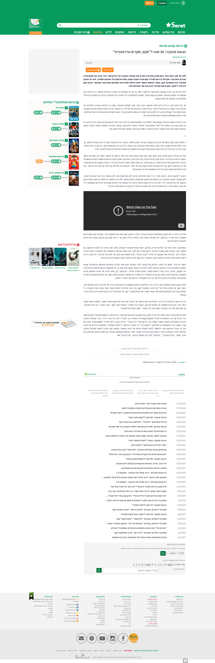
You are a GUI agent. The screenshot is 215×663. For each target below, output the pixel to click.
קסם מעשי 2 (101, 618)
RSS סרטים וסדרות (69, 621)
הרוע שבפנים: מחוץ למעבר (122, 606)
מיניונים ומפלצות (56, 156)
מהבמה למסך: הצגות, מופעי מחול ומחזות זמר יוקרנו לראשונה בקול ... (135, 435)
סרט (124, 657)
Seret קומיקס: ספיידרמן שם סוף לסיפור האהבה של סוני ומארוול (137, 426)
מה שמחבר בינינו (56, 172)
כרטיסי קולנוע (152, 599)
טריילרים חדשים (67, 244)
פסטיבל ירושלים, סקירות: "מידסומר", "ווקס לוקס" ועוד (141, 518)
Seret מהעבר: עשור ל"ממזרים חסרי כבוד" (147, 440)
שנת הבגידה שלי (99, 608)
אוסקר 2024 (153, 623)
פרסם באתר (128, 650)
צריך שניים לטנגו (125, 615)
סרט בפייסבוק (71, 604)
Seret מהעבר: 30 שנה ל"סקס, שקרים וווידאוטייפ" (144, 514)
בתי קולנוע (179, 599)
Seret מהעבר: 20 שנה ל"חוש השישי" (149, 505)
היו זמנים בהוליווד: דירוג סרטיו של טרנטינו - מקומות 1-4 (141, 472)
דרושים (96, 650)
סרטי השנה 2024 (151, 621)
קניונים (50, 608)
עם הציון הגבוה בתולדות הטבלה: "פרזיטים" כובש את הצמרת (139, 449)
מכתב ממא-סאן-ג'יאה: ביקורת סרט (151, 403)
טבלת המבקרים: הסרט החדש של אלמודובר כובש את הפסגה (139, 537)
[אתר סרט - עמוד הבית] (176, 26)
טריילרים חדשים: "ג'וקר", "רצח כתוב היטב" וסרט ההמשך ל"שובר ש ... (148, 393)
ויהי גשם (128, 617)
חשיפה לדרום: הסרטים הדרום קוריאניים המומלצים (144, 468)
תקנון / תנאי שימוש (85, 650)
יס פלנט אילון (179, 610)
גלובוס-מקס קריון (177, 613)
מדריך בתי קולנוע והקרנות (174, 601)
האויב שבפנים (100, 624)
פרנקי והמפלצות (56, 140)
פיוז (130, 624)
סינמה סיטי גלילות (177, 604)
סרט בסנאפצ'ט (71, 613)
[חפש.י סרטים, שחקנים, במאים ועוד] (59, 25)
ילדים (109, 32)
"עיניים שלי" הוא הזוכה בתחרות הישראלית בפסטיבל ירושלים (139, 528)
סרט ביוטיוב (72, 615)
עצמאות (102, 610)
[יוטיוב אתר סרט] (102, 643)
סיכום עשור (153, 619)
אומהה (102, 620)
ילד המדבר (101, 616)
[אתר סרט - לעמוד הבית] (31, 599)
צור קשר (108, 650)
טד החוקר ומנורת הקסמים (96, 614)
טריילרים (154, 606)
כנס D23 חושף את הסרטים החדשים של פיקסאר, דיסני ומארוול (138, 412)
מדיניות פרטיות (73, 650)
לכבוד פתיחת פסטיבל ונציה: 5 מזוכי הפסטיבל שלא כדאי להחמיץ (98, 393)
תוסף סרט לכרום (70, 618)
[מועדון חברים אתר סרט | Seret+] (81, 643)
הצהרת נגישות (61, 650)
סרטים (155, 612)
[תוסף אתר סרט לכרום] (92, 643)
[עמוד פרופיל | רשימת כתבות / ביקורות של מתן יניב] (184, 62)
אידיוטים (102, 599)
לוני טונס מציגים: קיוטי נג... (122, 619)
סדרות (155, 615)
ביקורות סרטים (152, 608)
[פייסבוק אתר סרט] (123, 643)
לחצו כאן (147, 382)
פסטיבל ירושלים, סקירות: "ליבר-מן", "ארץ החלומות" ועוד (140, 532)
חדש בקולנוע (153, 601)
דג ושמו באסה (126, 610)
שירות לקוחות (117, 650)
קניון (51, 610)
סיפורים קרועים (100, 605)
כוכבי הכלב (127, 604)
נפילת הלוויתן (60, 268)
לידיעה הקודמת (140, 348)
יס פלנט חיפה (178, 608)
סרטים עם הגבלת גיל (150, 617)
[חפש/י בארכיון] (99, 570)
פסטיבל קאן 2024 (151, 626)
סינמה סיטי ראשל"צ (176, 606)
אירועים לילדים (48, 615)
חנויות (51, 612)
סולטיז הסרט (58, 123)
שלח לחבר (107, 69)
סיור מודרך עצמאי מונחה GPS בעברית (43, 602)
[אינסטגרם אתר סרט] (113, 643)
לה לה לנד (127, 601)
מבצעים (97, 32)
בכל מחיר (101, 601)
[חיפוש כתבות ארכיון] (163, 553)
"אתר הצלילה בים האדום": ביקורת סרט (149, 445)
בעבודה (102, 622)
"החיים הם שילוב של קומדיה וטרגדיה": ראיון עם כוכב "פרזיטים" (138, 454)
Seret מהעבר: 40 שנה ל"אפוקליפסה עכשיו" (146, 458)
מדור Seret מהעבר (179, 57)
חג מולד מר (127, 621)
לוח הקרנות (80, 32)
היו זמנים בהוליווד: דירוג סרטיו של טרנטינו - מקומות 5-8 (141, 481)
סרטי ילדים (153, 610)
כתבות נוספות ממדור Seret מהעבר (134, 354)
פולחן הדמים (127, 599)
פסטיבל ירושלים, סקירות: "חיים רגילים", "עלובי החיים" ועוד (139, 509)
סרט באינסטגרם (70, 610)
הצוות (102, 650)
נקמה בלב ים (126, 613)
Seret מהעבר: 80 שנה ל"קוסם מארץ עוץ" (147, 417)
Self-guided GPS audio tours (43, 599)
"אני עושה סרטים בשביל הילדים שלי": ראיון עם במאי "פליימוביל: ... (136, 495)
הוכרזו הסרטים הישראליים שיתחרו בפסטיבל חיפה (144, 408)
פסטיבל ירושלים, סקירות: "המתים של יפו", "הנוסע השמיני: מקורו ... (136, 523)
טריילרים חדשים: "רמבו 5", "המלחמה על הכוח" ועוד (143, 422)
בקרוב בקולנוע (152, 604)
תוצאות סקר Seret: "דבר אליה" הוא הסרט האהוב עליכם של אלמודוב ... (134, 477)
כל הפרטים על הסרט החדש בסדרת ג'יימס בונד (145, 431)
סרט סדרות (72, 607)
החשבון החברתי (47, 268)
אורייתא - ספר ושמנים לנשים (43, 606)
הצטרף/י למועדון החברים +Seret (146, 650)
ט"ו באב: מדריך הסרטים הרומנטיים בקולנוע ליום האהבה (141, 463)
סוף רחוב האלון (126, 626)
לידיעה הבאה (127, 348)
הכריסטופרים (35, 268)
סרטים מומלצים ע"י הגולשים (59, 102)
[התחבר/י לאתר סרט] (183, 2)
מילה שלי (60, 107)
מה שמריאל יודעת (99, 603)
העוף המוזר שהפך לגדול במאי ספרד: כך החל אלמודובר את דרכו (137, 491)
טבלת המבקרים (35, 33)
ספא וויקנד (127, 608)
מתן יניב (181, 362)
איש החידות (101, 612)
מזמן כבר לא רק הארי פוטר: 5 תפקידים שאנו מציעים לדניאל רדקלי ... (135, 500)
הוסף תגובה (93, 70)
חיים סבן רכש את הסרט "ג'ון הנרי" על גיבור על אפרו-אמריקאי (139, 486)
